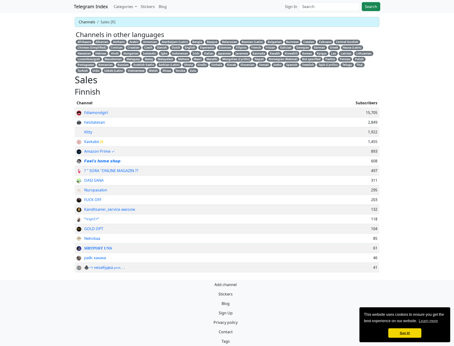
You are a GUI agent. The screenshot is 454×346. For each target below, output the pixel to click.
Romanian (105, 65)
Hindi (115, 53)
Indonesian (180, 53)
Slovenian (247, 65)
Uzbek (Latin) (113, 71)
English (190, 48)
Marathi (212, 59)
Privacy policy (226, 322)
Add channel (225, 284)
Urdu (96, 71)
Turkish (83, 71)
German (319, 48)
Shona (188, 65)
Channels (87, 22)
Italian (209, 53)
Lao (333, 53)
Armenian (150, 42)
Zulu (193, 71)
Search (371, 6)
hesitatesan (94, 122)
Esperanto (207, 48)
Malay (149, 59)
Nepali (259, 59)
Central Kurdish (347, 42)
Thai (360, 65)
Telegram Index (91, 6)
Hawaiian (84, 53)
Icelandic (149, 53)
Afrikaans (84, 42)
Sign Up (226, 313)
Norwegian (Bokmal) (283, 59)
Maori (198, 59)
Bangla (197, 42)
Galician (286, 48)
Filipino (241, 48)
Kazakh (275, 53)
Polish (359, 59)
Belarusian (229, 42)
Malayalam (165, 59)
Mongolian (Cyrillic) (236, 59)
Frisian (270, 48)
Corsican (117, 48)
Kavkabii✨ (94, 141)
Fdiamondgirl (96, 112)
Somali (264, 65)
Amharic (119, 42)
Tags (226, 341)
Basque (212, 42)
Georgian (302, 48)
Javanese (242, 53)
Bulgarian (275, 42)
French (256, 48)
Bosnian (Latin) (252, 42)
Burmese (292, 42)
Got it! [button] (405, 333)
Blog (163, 6)
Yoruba (180, 71)
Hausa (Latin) (352, 48)
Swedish (308, 65)
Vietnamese (136, 71)
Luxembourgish (89, 59)
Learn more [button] (428, 321)
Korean (307, 53)
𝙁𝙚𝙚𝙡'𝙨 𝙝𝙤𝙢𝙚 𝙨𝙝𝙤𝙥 (102, 161)
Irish (196, 53)
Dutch (176, 48)
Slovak (231, 65)
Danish (162, 48)
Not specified (311, 59)
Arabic (134, 42)
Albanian (102, 42)
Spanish (291, 65)
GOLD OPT (93, 228)
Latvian (346, 53)
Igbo (164, 53)
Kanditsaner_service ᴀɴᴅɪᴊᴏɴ (109, 209)
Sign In (291, 6)
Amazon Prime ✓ (99, 151)
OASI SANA (94, 180)
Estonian (225, 48)
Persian (345, 59)
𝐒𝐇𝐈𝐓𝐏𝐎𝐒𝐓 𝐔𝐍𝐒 (98, 248)
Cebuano (325, 42)
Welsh (153, 71)
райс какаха (95, 257)
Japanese (224, 53)
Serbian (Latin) (169, 65)
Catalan (308, 42)
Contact (226, 331)
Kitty (88, 132)
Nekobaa (92, 238)
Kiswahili (291, 53)
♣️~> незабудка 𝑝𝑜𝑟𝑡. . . (104, 267)
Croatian (133, 48)
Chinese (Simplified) (92, 48)
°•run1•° (91, 219)
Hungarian (131, 53)
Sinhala (216, 65)
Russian (123, 65)
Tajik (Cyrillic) (328, 65)
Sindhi (202, 65)
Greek (334, 48)
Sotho (277, 65)
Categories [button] (124, 6)
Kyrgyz (322, 53)
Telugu (347, 65)
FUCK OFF (92, 199)
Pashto (330, 59)
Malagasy (133, 59)
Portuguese (86, 65)
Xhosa (166, 71)
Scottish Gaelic (143, 65)
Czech (148, 48)
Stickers (148, 6)
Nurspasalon (95, 190)
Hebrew (100, 53)
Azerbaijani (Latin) (175, 42)
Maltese (183, 59)
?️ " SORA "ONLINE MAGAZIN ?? (111, 170)
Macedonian (113, 59)
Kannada (259, 53)
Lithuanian (363, 53)
